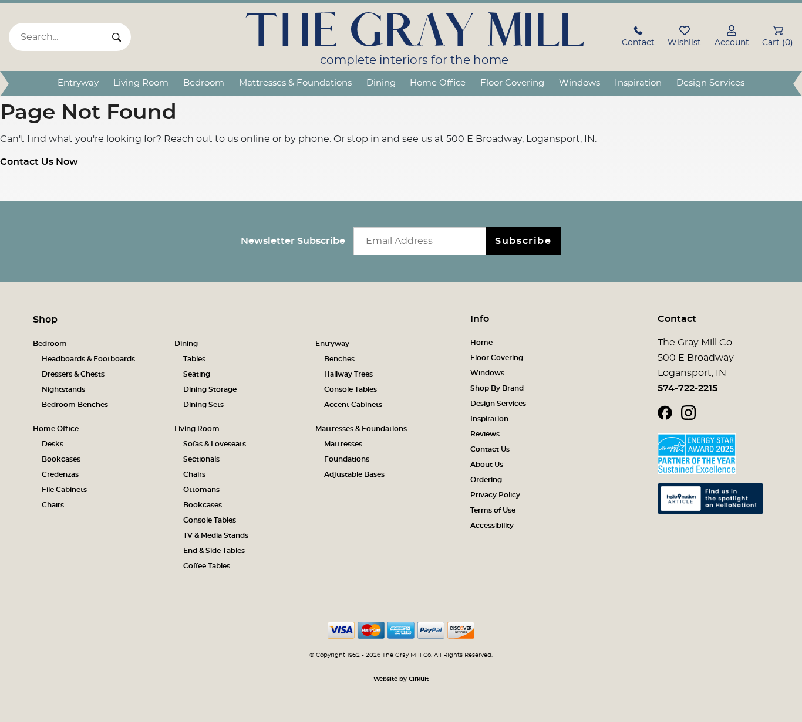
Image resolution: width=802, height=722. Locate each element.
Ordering (486, 479)
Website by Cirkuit (401, 679)
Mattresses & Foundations (295, 83)
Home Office (438, 83)
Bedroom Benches (75, 404)
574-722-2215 (687, 388)
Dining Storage (210, 389)
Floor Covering (512, 83)
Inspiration (638, 83)
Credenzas (60, 474)
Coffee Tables (206, 566)
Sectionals (201, 459)
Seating (196, 374)
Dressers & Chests (73, 374)
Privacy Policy (495, 495)
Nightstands (63, 389)
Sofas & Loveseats (214, 444)
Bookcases (61, 459)
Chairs (53, 505)
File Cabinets (64, 489)
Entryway (78, 83)
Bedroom (203, 83)
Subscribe (523, 241)
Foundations (346, 459)
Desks (52, 444)
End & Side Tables (214, 550)
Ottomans (201, 489)
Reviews (485, 434)
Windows (579, 83)
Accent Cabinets (353, 404)
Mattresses (343, 444)
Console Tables (350, 389)
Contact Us (490, 449)
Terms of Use (492, 510)
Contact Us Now (39, 162)
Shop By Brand (497, 388)
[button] (638, 37)
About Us (486, 464)
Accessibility (492, 525)
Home (481, 342)
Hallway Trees (348, 374)
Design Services (710, 83)
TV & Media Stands (215, 535)
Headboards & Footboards (88, 358)
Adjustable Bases (354, 474)
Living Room (141, 83)
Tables (194, 358)
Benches (339, 358)
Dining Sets (203, 404)
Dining (381, 83)
